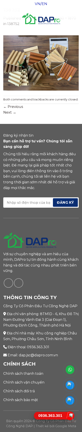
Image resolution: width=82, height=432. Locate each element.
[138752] (41, 63)
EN (44, 4)
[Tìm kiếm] (77, 18)
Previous (13, 107)
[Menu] (6, 18)
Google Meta (65, 426)
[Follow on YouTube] (18, 283)
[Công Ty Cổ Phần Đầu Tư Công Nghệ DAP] (41, 18)
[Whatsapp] (70, 370)
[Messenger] (70, 385)
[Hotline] (70, 416)
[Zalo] (70, 400)
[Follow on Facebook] (8, 283)
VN (37, 4)
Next (9, 112)
